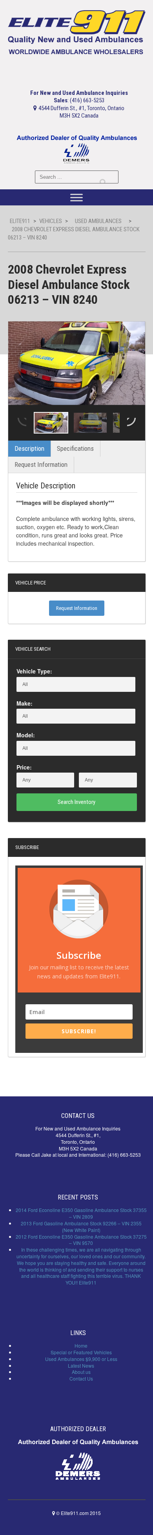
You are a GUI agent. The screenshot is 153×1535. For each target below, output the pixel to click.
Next (132, 423)
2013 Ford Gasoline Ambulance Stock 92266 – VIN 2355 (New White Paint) (81, 1226)
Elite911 (20, 221)
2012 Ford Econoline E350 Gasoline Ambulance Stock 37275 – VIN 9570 (81, 1240)
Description (29, 448)
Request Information (41, 464)
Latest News (81, 1365)
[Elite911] (77, 31)
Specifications (75, 448)
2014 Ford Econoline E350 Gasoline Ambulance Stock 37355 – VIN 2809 (81, 1213)
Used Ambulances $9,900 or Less (81, 1358)
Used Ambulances (98, 221)
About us (81, 1371)
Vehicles (50, 221)
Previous (21, 423)
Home (81, 1345)
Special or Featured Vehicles (81, 1352)
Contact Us (81, 1378)
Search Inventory (76, 802)
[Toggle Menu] (76, 197)
